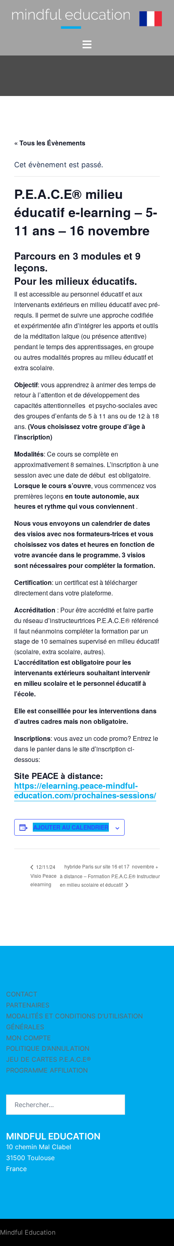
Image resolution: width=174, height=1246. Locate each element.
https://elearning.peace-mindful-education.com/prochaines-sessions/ (85, 790)
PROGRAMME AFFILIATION (47, 1070)
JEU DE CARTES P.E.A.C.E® (48, 1059)
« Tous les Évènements (49, 142)
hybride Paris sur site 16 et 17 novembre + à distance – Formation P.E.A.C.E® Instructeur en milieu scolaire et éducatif (110, 875)
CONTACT (21, 994)
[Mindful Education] (87, 18)
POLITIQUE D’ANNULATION (47, 1048)
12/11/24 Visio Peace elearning (43, 875)
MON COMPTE (28, 1038)
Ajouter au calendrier (70, 827)
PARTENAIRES (27, 1005)
